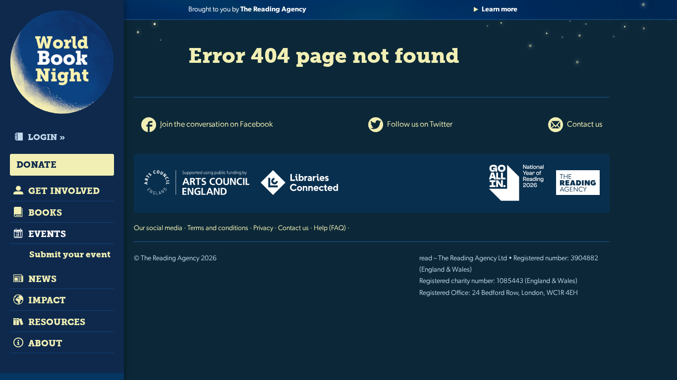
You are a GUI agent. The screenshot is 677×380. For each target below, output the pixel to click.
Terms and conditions (217, 228)
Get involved (63, 191)
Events (46, 234)
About (44, 343)
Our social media (158, 228)
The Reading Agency (273, 9)
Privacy (263, 228)
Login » (45, 137)
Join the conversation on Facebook (216, 125)
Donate (36, 164)
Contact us (583, 125)
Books (44, 212)
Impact (46, 300)
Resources (55, 322)
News (41, 279)
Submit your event (70, 254)
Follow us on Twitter (419, 125)
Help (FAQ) (330, 228)
